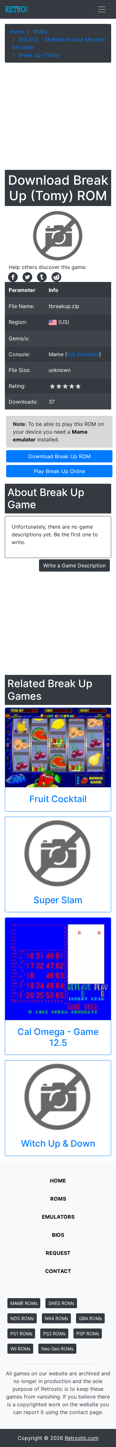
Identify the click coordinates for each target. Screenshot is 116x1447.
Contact (58, 1271)
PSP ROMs (87, 1333)
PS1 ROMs (21, 1333)
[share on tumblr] (41, 276)
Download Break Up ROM (59, 456)
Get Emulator (83, 354)
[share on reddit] (54, 276)
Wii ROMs (20, 1348)
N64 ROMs (56, 1318)
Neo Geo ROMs (57, 1348)
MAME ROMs (23, 1303)
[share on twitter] (26, 276)
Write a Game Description (74, 565)
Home (58, 1180)
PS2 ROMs (54, 1333)
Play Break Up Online (59, 471)
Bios (58, 1235)
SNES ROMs (61, 1303)
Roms (58, 1198)
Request (58, 1253)
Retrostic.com (82, 1438)
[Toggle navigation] (102, 9)
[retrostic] (16, 9)
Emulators (58, 1217)
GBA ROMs (90, 1318)
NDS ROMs (22, 1318)
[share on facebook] (12, 276)
